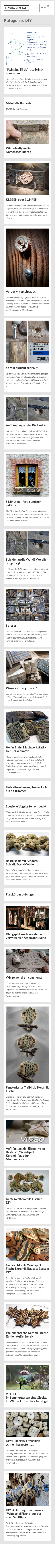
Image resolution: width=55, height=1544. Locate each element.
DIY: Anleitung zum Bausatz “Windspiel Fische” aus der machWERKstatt (24, 1513)
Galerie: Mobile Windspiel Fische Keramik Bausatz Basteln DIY (27, 1268)
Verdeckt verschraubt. (21, 291)
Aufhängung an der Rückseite (26, 425)
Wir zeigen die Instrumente (24, 977)
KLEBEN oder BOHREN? (22, 199)
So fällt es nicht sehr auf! (22, 368)
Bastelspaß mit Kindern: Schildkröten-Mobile (22, 862)
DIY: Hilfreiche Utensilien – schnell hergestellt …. (24, 1442)
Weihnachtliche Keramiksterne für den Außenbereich (27, 1334)
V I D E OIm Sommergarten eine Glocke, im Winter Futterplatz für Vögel (27, 1397)
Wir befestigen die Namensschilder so (18, 150)
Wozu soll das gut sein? (21, 688)
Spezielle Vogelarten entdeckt (26, 806)
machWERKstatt (16, 8)
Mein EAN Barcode (18, 103)
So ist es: (11, 625)
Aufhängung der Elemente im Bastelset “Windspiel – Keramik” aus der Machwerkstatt (25, 1154)
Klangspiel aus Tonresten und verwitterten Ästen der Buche (26, 936)
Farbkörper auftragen (20, 894)
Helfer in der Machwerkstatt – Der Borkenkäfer (26, 749)
